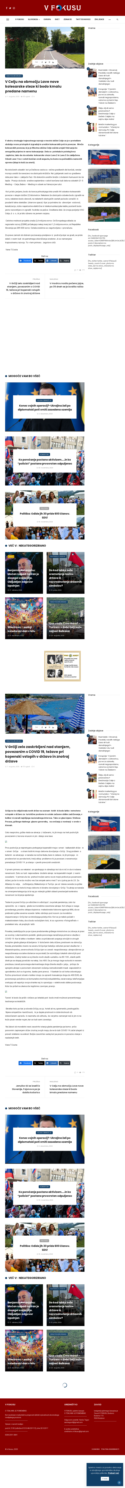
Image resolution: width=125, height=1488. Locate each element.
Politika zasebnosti (110, 1449)
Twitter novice (83, 19)
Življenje (99, 19)
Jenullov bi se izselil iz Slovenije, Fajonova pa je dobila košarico (26, 1089)
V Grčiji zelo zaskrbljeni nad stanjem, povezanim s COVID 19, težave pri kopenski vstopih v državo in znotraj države (23, 288)
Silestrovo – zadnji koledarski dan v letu (21, 629)
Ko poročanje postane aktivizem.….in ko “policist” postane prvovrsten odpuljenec (45, 461)
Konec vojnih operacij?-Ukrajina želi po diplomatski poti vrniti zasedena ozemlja (45, 407)
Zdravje (68, 19)
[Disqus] (44, 338)
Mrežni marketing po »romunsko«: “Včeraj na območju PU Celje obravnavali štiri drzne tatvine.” (109, 130)
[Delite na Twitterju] (46, 727)
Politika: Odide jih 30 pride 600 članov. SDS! (45, 515)
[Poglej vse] (104, 157)
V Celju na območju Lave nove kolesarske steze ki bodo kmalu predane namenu (66, 1089)
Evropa (47, 19)
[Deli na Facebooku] (42, 727)
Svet (57, 19)
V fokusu (19, 19)
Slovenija (33, 19)
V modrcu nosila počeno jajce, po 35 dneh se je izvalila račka (67, 285)
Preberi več (113, 1473)
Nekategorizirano (13, 76)
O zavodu (96, 1449)
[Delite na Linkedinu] (53, 727)
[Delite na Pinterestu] (50, 727)
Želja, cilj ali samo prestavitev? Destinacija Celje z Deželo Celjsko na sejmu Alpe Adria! (107, 113)
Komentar (44, 454)
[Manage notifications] (119, 1483)
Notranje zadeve (57, 556)
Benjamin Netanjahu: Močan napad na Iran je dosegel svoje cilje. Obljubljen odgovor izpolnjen (23, 577)
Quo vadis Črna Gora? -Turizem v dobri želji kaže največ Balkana (65, 627)
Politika (44, 508)
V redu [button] (105, 1479)
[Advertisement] (44, 118)
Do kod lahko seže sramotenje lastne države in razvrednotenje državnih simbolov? (65, 577)
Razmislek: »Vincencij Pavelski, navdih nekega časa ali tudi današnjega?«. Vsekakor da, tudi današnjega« (109, 77)
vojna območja (44, 400)
